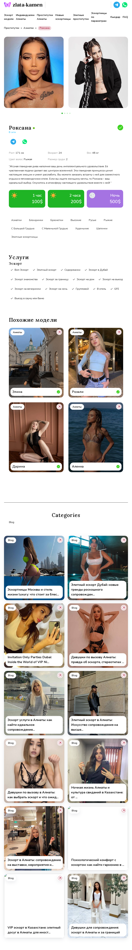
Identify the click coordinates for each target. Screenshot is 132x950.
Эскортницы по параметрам (99, 17)
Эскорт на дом (85, 279)
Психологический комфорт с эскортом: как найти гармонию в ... (97, 862)
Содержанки (72, 270)
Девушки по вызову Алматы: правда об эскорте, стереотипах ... (97, 659)
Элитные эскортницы (24, 237)
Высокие (76, 220)
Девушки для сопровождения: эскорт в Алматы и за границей (95, 930)
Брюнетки (56, 220)
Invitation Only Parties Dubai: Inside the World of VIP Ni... (30, 659)
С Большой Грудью (22, 228)
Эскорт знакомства (26, 279)
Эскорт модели (9, 17)
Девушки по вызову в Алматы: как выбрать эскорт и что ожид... (33, 794)
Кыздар (115, 17)
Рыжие (108, 220)
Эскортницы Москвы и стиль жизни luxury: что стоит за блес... (33, 592)
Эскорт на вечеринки (27, 289)
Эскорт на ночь (58, 289)
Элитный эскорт (46, 270)
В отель (101, 289)
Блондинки (36, 220)
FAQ (125, 17)
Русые (92, 220)
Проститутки (11, 28)
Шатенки (101, 228)
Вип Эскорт (21, 270)
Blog (11, 522)
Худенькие (82, 228)
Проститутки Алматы (45, 17)
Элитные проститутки (81, 17)
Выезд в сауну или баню (29, 298)
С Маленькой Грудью (55, 228)
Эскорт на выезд (112, 279)
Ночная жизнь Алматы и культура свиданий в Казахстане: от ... (97, 792)
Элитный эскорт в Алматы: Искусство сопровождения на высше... (94, 725)
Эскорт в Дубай (98, 270)
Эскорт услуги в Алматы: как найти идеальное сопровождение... (30, 725)
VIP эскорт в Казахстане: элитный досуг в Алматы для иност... (34, 930)
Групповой (82, 289)
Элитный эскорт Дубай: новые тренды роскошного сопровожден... (94, 590)
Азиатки (29, 28)
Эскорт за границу (57, 279)
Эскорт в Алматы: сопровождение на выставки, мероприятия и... (34, 862)
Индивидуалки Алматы (25, 17)
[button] (116, 5)
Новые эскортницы (63, 17)
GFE (116, 289)
